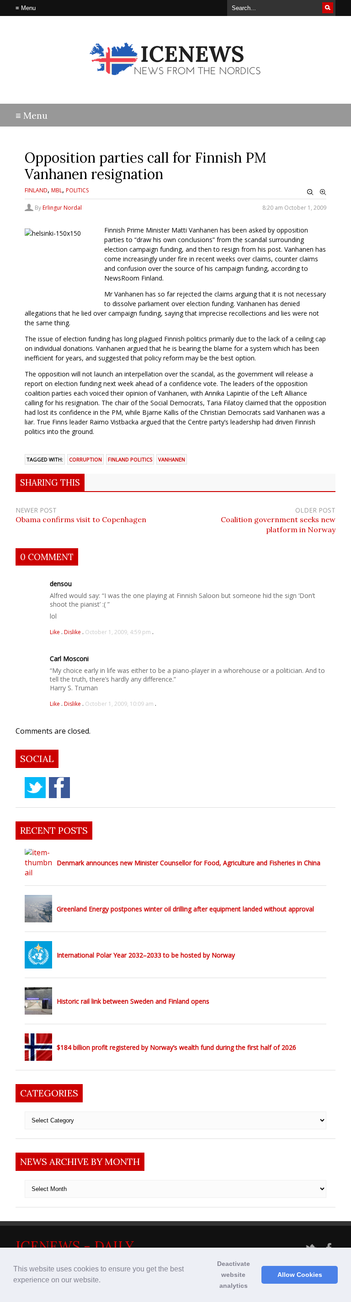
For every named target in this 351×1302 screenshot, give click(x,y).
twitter (35, 787)
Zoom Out (310, 192)
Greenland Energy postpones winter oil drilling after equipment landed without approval (185, 909)
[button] (103, 1281)
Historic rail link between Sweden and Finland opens (133, 1001)
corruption (85, 459)
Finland (36, 190)
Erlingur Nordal (62, 208)
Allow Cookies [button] (299, 1274)
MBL (56, 190)
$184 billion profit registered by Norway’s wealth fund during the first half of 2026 (176, 1047)
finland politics (130, 459)
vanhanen (171, 459)
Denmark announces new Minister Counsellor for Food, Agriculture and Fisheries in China (188, 862)
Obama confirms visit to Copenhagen (81, 519)
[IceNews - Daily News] (175, 82)
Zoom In (323, 192)
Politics (77, 190)
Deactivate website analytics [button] (233, 1274)
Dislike (73, 632)
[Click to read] (38, 862)
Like (55, 632)
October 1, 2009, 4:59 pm (118, 632)
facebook (59, 787)
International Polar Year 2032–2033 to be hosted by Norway (146, 955)
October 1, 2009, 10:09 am (119, 704)
